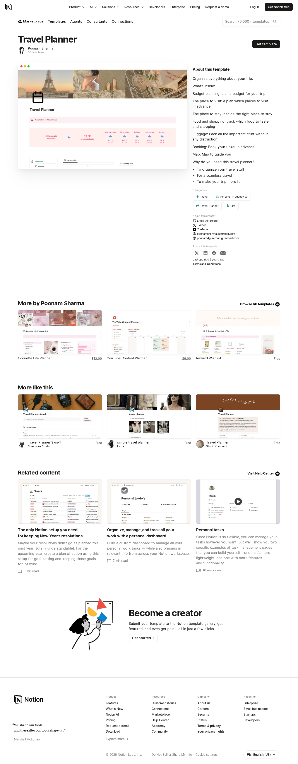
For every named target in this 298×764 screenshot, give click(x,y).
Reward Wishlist (208, 358)
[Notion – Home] (8, 7)
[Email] (223, 253)
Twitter (201, 225)
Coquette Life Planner (35, 358)
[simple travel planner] (149, 416)
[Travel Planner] (238, 416)
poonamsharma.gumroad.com (216, 233)
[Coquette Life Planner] (60, 332)
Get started (143, 638)
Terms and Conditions (207, 264)
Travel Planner (217, 442)
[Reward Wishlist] (238, 332)
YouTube (202, 229)
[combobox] (251, 21)
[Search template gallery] (275, 21)
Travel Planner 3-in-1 (44, 442)
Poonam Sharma (40, 48)
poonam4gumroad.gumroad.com (218, 238)
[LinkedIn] (205, 253)
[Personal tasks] (238, 502)
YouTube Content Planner (127, 358)
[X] (196, 253)
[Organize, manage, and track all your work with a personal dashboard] (149, 502)
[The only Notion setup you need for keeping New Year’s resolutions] (60, 502)
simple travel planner (133, 442)
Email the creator (208, 220)
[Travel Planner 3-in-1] (60, 416)
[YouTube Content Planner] (149, 332)
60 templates (36, 52)
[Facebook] (214, 253)
